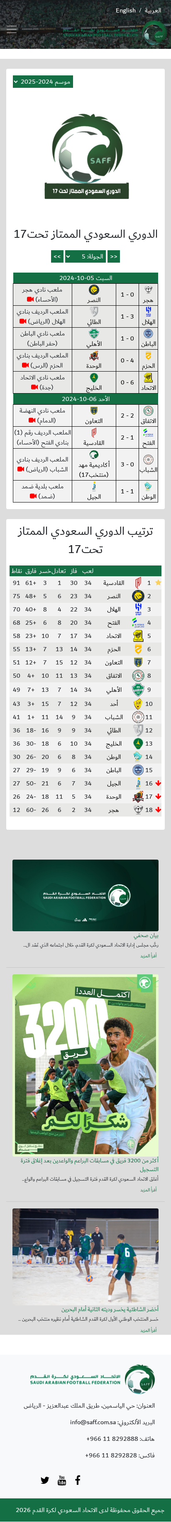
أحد (114, 703)
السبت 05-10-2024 (85, 278)
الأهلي (94, 343)
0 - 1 (127, 294)
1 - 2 (127, 437)
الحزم (148, 365)
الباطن (148, 343)
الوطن (149, 496)
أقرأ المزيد (148, 956)
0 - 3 (127, 464)
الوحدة (93, 365)
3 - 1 (127, 316)
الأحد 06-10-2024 (86, 399)
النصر (94, 300)
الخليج (94, 387)
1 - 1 (127, 491)
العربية (153, 10)
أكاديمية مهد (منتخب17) (94, 469)
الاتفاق (148, 421)
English (126, 10)
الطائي (94, 321)
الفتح (148, 442)
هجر (148, 300)
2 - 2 (127, 415)
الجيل (94, 496)
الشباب (148, 469)
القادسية (93, 442)
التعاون (94, 421)
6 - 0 (127, 382)
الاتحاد (148, 387)
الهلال (148, 321)
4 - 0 (127, 360)
